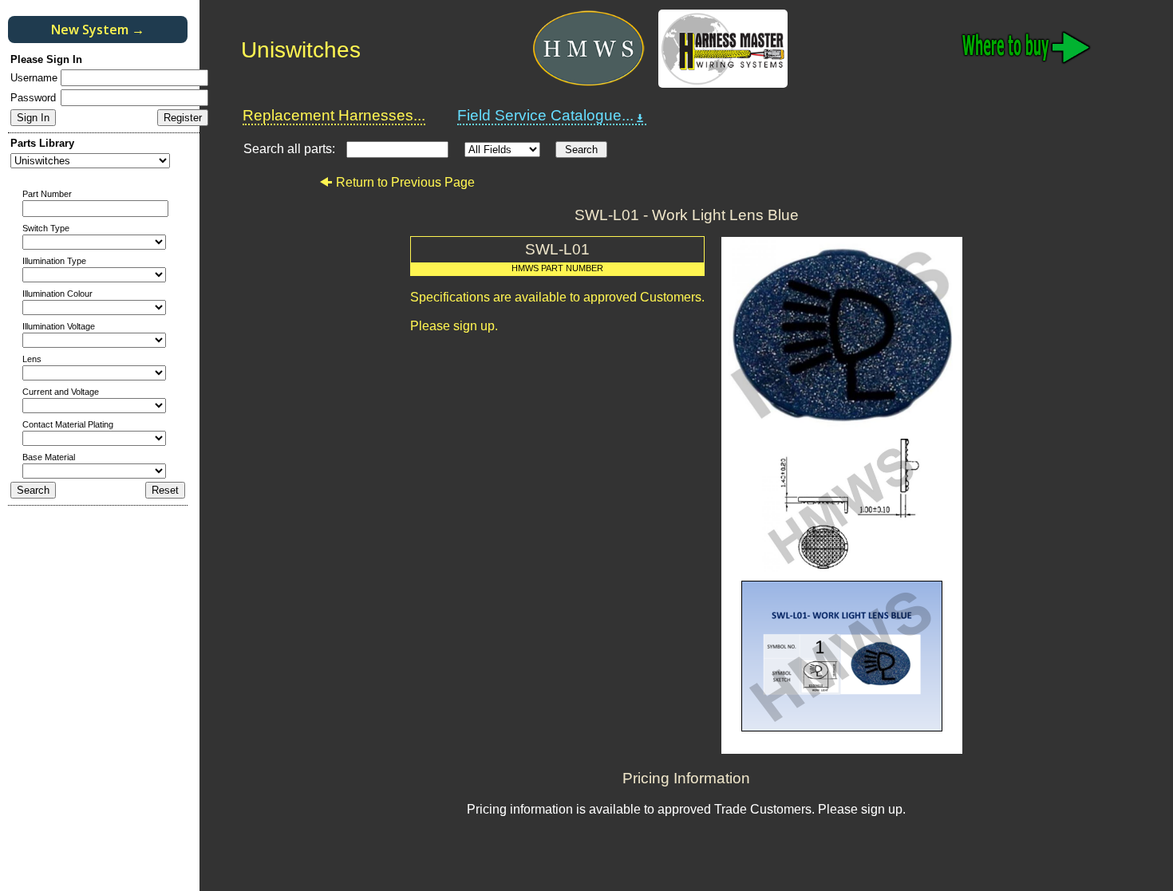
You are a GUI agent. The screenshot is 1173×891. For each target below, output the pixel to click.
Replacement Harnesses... (334, 115)
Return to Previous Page (405, 182)
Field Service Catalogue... (545, 115)
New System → (97, 29)
